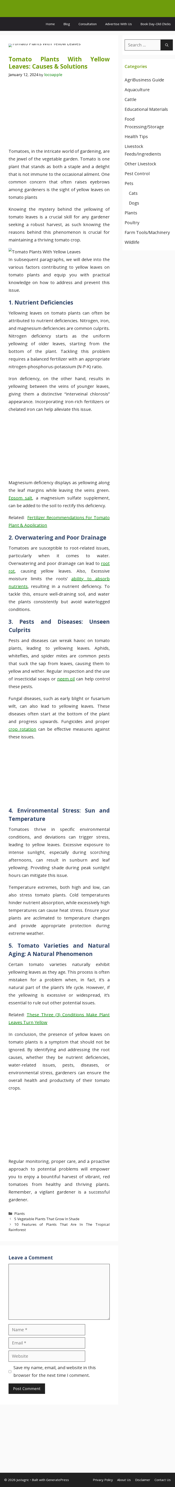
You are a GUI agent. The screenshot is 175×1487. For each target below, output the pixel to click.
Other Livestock (140, 164)
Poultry (132, 222)
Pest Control (137, 173)
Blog (66, 24)
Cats (133, 193)
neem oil (66, 679)
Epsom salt (20, 498)
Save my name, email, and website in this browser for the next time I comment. (54, 1371)
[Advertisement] (59, 116)
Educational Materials (146, 109)
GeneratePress (57, 1480)
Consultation (88, 24)
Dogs (134, 203)
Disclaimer (142, 1480)
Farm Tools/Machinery (147, 232)
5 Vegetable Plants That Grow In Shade (46, 1218)
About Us (124, 1480)
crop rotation (22, 729)
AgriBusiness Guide (144, 80)
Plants (19, 1213)
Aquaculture (137, 89)
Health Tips (136, 136)
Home (50, 24)
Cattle (130, 99)
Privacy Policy (103, 1480)
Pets (129, 183)
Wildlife (132, 242)
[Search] (167, 45)
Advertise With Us (118, 24)
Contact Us (163, 1480)
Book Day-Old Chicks (155, 24)
